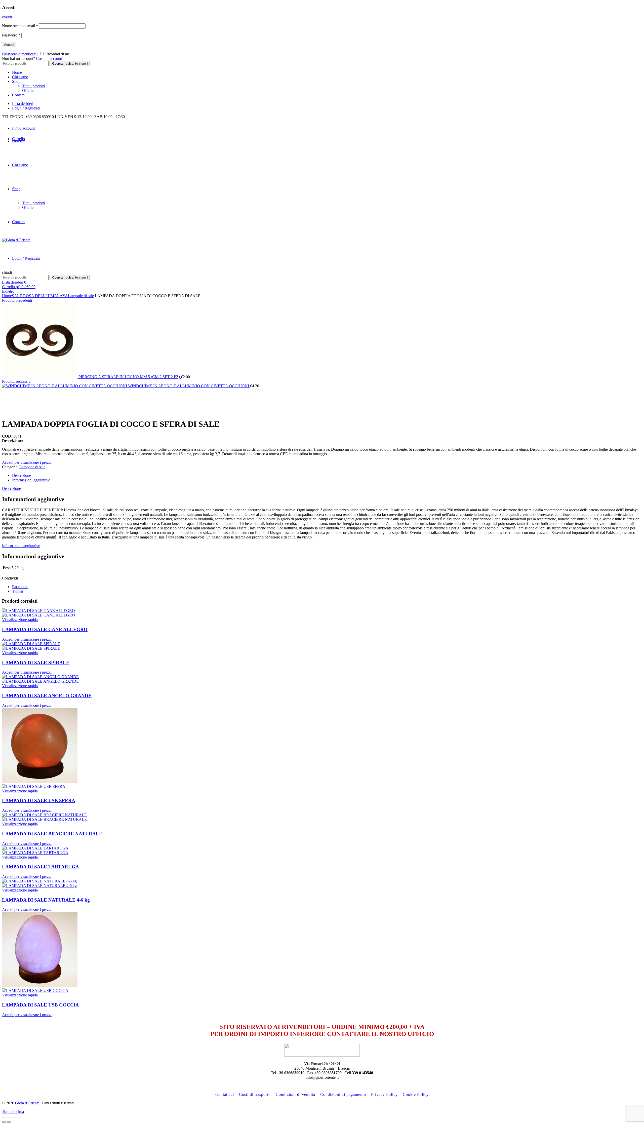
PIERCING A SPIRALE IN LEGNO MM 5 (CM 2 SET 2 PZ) (129, 377)
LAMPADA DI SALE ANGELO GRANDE (47, 695)
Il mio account (23, 128)
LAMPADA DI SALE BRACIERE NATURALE (52, 833)
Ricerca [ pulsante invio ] (70, 63)
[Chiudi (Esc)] (4, 1117)
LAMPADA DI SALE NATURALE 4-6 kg (46, 900)
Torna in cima (13, 1111)
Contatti (18, 95)
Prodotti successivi (16, 381)
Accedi (9, 45)
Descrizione (21, 475)
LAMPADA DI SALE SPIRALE (35, 662)
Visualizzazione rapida (20, 619)
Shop (16, 81)
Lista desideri (22, 103)
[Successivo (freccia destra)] (9, 1122)
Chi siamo (20, 77)
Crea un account (49, 58)
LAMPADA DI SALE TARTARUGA (40, 866)
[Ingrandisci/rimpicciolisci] (19, 1117)
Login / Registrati (26, 108)
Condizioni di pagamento (343, 1094)
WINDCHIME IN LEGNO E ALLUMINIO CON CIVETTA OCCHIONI (189, 386)
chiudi (7, 17)
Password (11, 35)
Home (17, 72)
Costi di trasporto (255, 1094)
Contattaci (224, 1094)
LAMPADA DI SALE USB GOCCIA (40, 1004)
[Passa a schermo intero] (14, 1117)
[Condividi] (9, 1117)
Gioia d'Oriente (27, 1103)
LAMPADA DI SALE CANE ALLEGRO (45, 629)
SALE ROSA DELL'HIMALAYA (40, 296)
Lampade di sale (81, 296)
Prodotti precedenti (17, 300)
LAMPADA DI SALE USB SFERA (38, 800)
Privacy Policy (384, 1094)
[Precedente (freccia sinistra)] (4, 1122)
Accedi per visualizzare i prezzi (27, 462)
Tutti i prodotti (33, 86)
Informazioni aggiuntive (31, 480)
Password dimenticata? (20, 54)
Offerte (27, 90)
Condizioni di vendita (295, 1094)
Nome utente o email (20, 26)
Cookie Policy (416, 1094)
